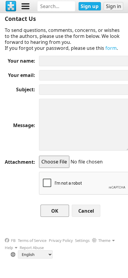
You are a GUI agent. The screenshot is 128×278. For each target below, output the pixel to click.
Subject (25, 89)
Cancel (86, 211)
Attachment (19, 162)
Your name (21, 61)
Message (23, 125)
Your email (21, 75)
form (111, 48)
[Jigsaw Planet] (11, 6)
